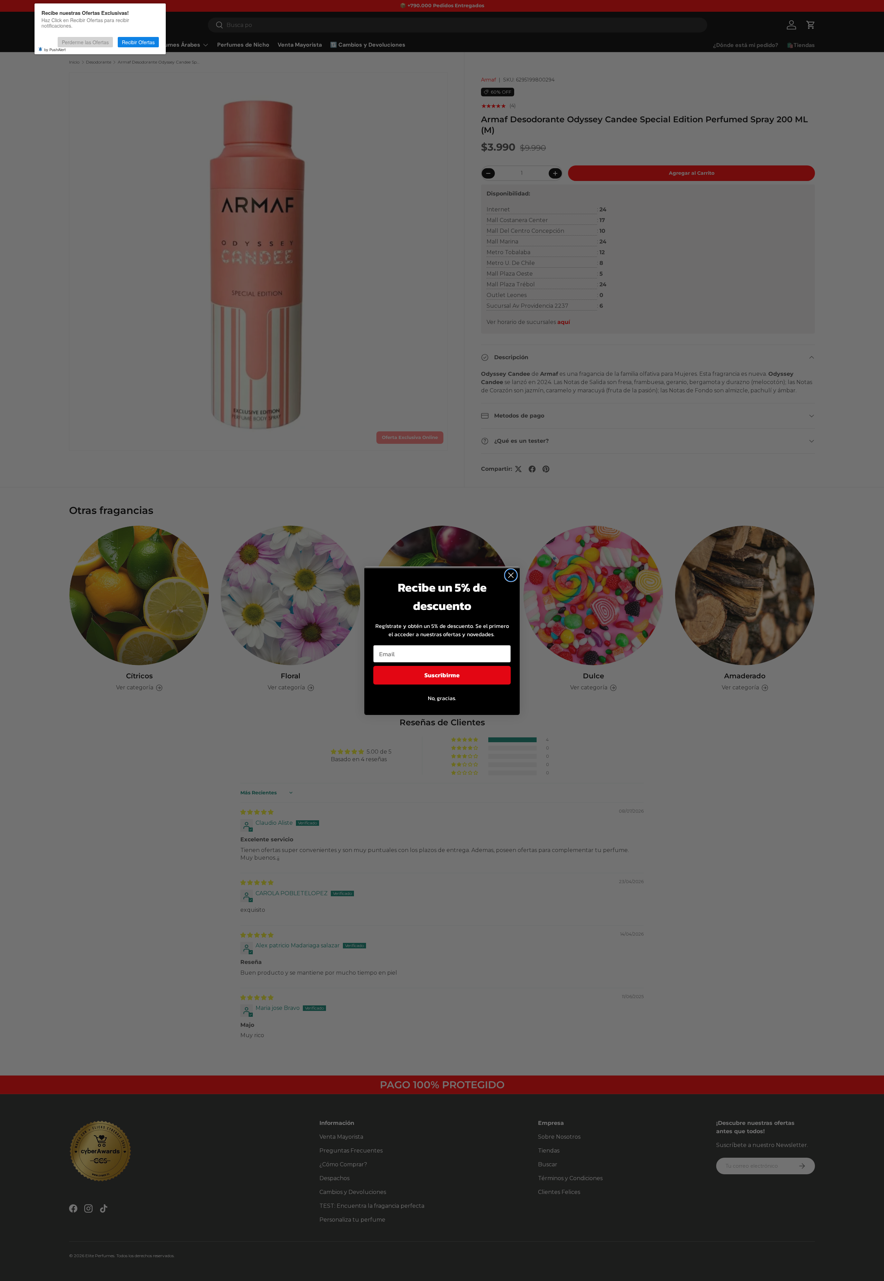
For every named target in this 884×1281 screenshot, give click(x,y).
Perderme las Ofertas (85, 42)
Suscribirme (442, 675)
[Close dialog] (511, 575)
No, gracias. (442, 698)
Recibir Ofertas (138, 42)
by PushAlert (55, 49)
